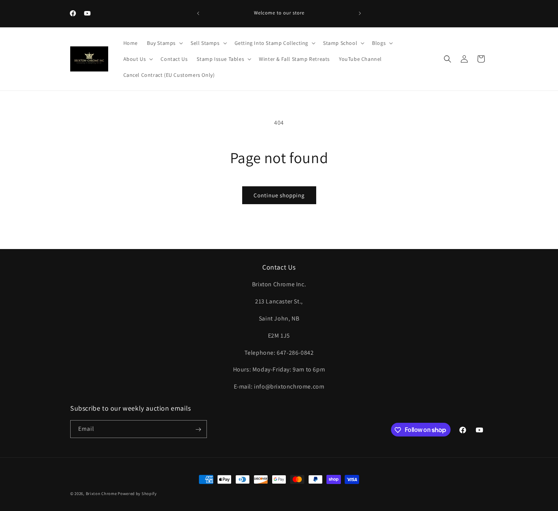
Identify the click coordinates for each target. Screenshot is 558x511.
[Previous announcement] (198, 13)
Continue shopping (279, 195)
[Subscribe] (198, 429)
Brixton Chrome (101, 493)
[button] (164, 43)
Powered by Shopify (137, 493)
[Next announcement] (360, 13)
